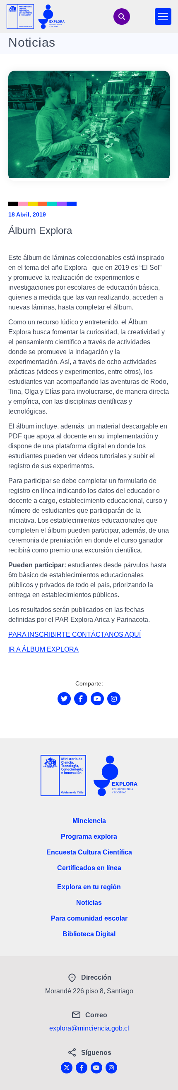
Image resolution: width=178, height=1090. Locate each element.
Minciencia (89, 820)
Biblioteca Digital (89, 934)
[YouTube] (96, 1067)
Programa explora (89, 836)
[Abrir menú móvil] (163, 16)
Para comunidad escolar (89, 918)
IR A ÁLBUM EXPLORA (43, 649)
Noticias (89, 902)
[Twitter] (66, 1067)
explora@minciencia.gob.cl (89, 1028)
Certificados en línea (89, 867)
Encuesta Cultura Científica (89, 852)
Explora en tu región (89, 886)
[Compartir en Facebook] (80, 698)
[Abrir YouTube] (97, 698)
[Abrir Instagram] (113, 698)
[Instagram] (111, 1067)
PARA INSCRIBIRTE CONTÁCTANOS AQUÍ (74, 634)
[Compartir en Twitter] (64, 698)
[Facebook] (81, 1067)
